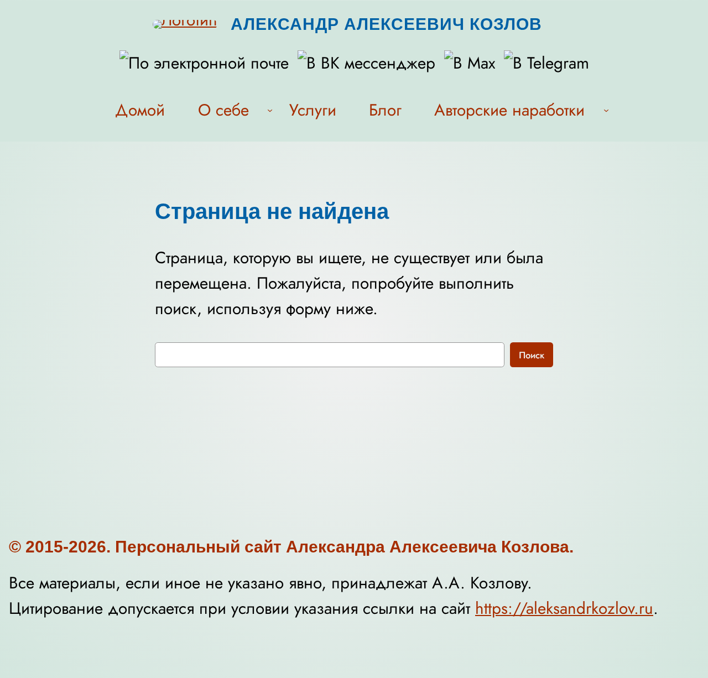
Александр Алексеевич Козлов (386, 24)
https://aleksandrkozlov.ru (564, 608)
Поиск (531, 355)
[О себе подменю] (270, 109)
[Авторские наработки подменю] (606, 109)
